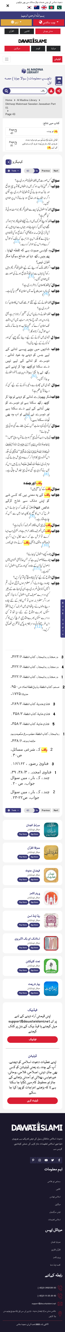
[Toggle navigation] (7, 59)
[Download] (51, 91)
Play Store (23, 834)
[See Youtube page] (46, 1160)
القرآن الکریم (55, 1249)
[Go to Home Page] (33, 40)
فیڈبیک (32, 1040)
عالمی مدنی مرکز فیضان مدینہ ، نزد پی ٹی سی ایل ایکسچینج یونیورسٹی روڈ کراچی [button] (29, 1314)
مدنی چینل (48, 31)
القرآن (11, 31)
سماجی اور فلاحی (53, 1181)
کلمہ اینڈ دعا (55, 1265)
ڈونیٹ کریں (32, 1101)
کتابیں (27, 31)
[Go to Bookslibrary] (32, 71)
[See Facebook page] (59, 1160)
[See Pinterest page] (33, 1160)
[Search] (6, 91)
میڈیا (53, 48)
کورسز (38, 48)
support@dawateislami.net (44, 1303)
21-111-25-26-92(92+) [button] (47, 1295)
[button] (8, 162)
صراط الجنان (55, 1242)
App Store (34, 834)
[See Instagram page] (39, 1160)
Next (56, 170)
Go (37, 170)
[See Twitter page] (52, 1160)
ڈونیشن (57, 59)
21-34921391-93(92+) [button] (47, 1287)
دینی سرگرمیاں (54, 1212)
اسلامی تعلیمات (54, 1219)
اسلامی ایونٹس (55, 1196)
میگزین (17, 48)
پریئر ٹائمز (56, 1257)
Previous (46, 170)
